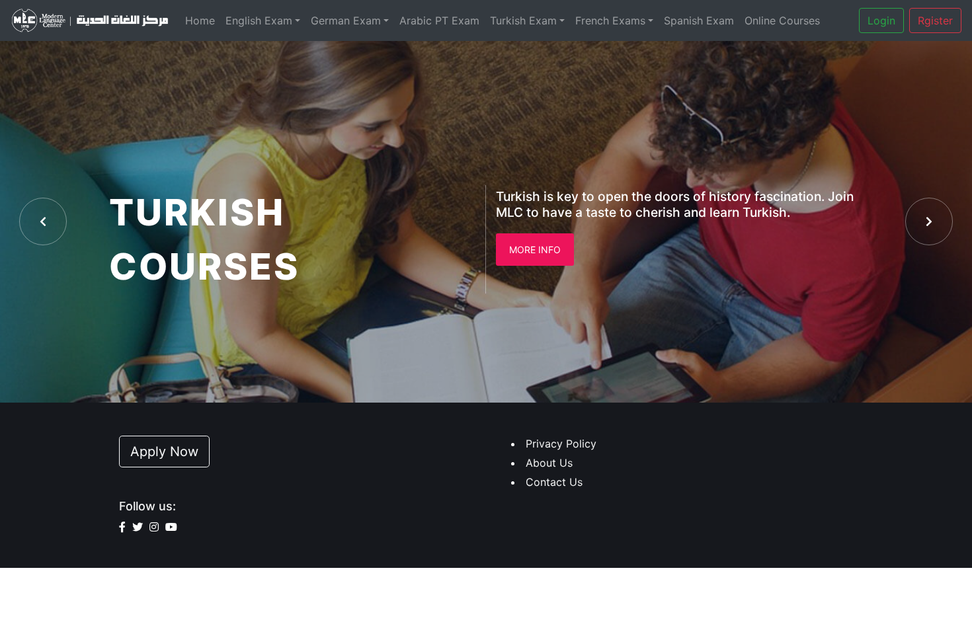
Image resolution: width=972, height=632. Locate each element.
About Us (549, 462)
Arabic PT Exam (439, 20)
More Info (535, 249)
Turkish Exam (523, 20)
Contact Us (554, 482)
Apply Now (164, 451)
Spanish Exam (699, 20)
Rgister (935, 20)
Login (881, 20)
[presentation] (43, 221)
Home (200, 20)
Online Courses (782, 20)
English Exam (258, 20)
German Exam (346, 20)
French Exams (610, 20)
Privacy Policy (561, 443)
